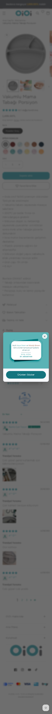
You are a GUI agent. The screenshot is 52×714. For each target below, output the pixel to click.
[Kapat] (44, 336)
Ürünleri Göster (26, 374)
